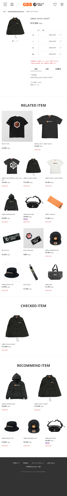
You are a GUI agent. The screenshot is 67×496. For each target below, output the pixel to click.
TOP (4, 11)
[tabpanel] (15, 26)
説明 (36, 69)
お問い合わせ (51, 463)
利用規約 (25, 463)
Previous (5, 27)
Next (25, 27)
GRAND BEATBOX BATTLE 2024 (16, 11)
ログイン (12, 4)
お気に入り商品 (55, 4)
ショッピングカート (62, 4)
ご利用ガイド (16, 463)
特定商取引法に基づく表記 (33, 466)
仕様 (47, 69)
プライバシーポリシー (38, 463)
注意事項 (58, 69)
